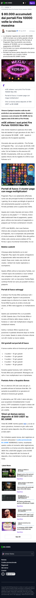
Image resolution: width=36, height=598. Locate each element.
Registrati (4, 565)
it (25, 3)
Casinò (3, 570)
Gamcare (18, 594)
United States (9, 554)
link (25, 424)
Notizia (3, 560)
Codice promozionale (8, 562)
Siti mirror (4, 568)
